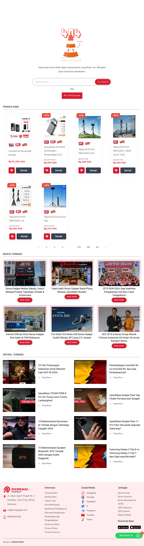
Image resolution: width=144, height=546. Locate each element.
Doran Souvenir (125, 497)
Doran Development (127, 500)
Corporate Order (52, 524)
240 (88, 247)
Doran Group (123, 493)
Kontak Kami (51, 497)
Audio (6, 446)
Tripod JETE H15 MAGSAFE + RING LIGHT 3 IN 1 (122, 150)
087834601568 (14, 517)
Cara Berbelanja (52, 505)
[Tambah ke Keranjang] (12, 170)
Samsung (79, 446)
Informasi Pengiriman (55, 513)
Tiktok (89, 520)
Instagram (91, 493)
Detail (23, 170)
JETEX (120, 504)
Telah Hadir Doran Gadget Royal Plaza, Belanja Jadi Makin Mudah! (72, 280)
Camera (78, 362)
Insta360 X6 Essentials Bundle (20, 153)
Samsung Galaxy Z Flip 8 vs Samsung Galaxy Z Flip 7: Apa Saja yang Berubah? (124, 453)
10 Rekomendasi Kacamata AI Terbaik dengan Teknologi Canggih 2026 (53, 425)
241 (97, 247)
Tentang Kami (51, 493)
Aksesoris (8, 418)
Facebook (91, 502)
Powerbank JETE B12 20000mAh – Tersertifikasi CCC (54, 150)
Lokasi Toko (50, 501)
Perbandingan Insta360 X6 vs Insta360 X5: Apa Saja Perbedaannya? (123, 369)
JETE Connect (124, 511)
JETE (12, 446)
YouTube (90, 515)
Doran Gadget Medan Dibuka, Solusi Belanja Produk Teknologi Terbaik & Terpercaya (25, 280)
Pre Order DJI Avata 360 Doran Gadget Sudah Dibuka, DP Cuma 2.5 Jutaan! (72, 326)
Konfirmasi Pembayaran (56, 509)
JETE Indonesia (125, 508)
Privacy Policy (51, 528)
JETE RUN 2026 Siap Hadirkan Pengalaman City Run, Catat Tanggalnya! (119, 280)
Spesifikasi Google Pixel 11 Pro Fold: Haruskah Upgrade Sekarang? (124, 425)
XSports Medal (124, 515)
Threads (90, 497)
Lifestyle (8, 362)
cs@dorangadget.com (17, 510)
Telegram (91, 511)
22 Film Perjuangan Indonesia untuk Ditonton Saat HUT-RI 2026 (51, 369)
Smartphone (9, 390)
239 (79, 247)
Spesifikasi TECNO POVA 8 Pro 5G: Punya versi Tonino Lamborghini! (52, 397)
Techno (78, 390)
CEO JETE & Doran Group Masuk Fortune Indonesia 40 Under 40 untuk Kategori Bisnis (119, 326)
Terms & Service (52, 532)
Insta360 (87, 362)
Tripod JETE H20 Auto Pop (55, 218)
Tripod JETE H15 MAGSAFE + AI (17, 218)
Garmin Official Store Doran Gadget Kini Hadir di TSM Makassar (25, 326)
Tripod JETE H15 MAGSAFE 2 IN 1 (86, 151)
